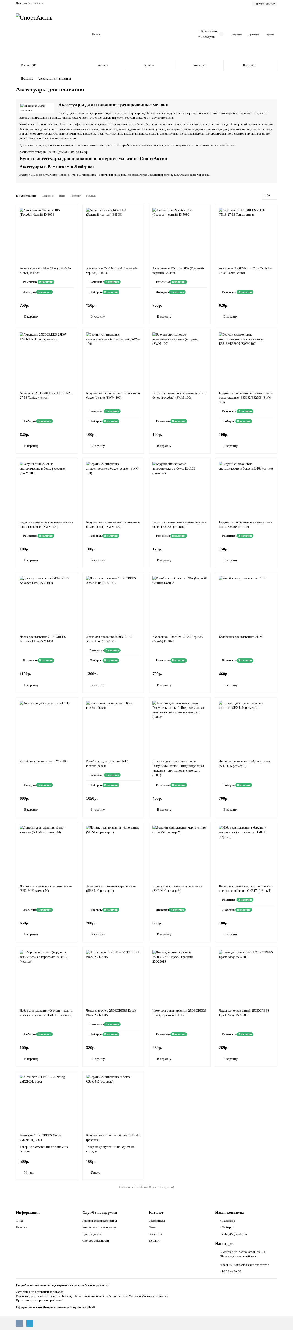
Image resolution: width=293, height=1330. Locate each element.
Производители (92, 1234)
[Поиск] (175, 34)
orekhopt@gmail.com (233, 1234)
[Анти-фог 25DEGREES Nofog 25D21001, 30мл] (47, 1101)
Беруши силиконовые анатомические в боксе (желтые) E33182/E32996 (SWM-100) (246, 397)
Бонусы (102, 65)
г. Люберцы (206, 37)
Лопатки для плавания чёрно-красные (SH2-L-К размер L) (245, 764)
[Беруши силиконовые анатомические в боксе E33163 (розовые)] (179, 488)
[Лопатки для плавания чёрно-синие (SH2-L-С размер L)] (113, 852)
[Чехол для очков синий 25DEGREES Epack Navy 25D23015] (246, 976)
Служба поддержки (99, 1212)
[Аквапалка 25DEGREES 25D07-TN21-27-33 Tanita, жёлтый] (47, 358)
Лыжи (153, 1227)
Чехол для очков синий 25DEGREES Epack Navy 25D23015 (244, 1013)
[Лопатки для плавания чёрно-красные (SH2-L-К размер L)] (246, 727)
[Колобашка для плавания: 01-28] (246, 602)
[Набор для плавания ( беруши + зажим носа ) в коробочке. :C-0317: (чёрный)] (246, 852)
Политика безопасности (29, 3)
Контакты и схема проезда (99, 1227)
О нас (19, 1220)
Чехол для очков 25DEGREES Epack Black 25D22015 (111, 1013)
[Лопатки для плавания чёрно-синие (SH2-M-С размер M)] (179, 852)
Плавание (27, 78)
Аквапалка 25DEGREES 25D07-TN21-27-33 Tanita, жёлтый (46, 395)
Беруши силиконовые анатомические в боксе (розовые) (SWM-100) (46, 524)
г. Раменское (207, 31)
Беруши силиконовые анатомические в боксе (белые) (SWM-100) (113, 395)
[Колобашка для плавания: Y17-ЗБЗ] (47, 727)
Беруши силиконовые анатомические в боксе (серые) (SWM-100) (113, 524)
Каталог (156, 1212)
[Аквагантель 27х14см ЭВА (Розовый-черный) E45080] (179, 234)
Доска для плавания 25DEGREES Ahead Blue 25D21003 (109, 639)
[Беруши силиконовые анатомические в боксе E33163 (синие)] (246, 488)
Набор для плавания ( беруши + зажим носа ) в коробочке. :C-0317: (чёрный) (246, 888)
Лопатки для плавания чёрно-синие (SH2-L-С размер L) (111, 888)
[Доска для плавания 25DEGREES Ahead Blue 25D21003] (113, 602)
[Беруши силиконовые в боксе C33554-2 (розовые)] (113, 1101)
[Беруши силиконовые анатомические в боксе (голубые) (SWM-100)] (179, 358)
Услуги (149, 65)
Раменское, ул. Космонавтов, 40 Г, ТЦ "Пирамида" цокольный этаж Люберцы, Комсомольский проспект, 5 (244, 1258)
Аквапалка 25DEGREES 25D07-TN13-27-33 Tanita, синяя (245, 271)
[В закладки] (71, 210)
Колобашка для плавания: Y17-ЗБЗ (44, 761)
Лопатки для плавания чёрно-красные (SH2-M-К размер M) (46, 888)
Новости (21, 1227)
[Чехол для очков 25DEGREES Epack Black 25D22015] (113, 976)
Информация (28, 1212)
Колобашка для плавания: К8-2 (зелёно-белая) (107, 764)
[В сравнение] (71, 218)
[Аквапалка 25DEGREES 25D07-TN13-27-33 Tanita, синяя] (246, 234)
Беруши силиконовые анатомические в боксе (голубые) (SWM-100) (179, 395)
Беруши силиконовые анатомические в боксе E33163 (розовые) (179, 524)
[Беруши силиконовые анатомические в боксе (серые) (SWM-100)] (113, 488)
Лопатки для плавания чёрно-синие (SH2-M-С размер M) (177, 888)
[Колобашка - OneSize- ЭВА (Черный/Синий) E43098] (179, 602)
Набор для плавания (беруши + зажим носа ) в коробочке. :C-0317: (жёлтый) (46, 1013)
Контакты (199, 65)
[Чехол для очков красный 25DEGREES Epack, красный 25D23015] (179, 976)
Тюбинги (154, 1240)
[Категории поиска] (85, 34)
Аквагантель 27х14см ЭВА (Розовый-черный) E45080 (178, 271)
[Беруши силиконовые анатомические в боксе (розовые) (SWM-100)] (47, 488)
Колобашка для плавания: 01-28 (241, 637)
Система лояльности (95, 1240)
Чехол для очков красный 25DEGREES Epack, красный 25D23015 (179, 1013)
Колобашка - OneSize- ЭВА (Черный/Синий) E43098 (177, 639)
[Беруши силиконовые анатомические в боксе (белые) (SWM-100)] (113, 358)
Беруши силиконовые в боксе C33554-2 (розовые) (113, 1138)
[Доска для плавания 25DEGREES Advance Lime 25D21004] (47, 602)
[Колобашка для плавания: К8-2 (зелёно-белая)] (113, 727)
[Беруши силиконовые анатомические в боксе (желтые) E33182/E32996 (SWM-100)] (246, 358)
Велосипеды (157, 1220)
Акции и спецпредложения (99, 1220)
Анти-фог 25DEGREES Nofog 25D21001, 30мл (40, 1138)
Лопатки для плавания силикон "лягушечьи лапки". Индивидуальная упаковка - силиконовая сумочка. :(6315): (178, 768)
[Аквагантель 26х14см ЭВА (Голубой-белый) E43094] (47, 234)
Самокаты (155, 1234)
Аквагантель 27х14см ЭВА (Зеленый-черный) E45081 (112, 271)
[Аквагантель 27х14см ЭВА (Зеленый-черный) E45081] (113, 234)
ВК (207, 174)
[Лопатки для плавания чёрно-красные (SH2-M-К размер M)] (47, 852)
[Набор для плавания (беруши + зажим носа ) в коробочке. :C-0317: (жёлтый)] (47, 976)
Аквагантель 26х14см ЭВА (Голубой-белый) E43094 (45, 271)
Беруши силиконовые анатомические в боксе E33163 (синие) (246, 524)
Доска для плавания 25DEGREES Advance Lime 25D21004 (43, 639)
